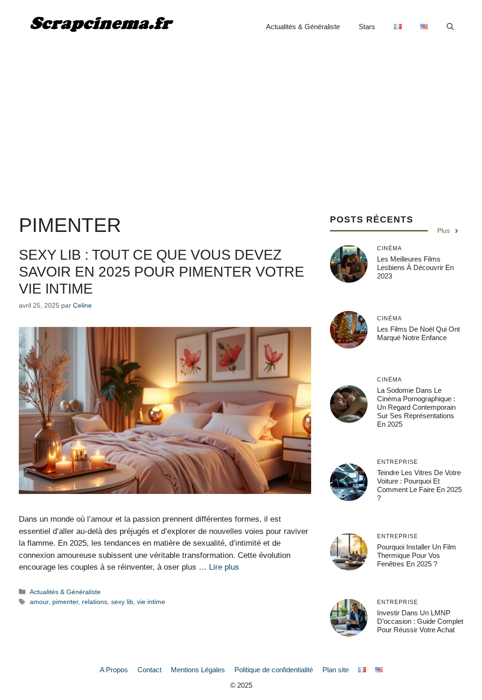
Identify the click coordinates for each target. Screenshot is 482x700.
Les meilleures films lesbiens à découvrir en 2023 (415, 267)
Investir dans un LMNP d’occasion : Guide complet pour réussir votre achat (420, 621)
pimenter (65, 601)
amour (39, 601)
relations (94, 601)
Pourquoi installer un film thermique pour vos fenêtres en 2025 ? (416, 555)
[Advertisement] (241, 124)
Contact (149, 670)
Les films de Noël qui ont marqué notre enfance (418, 333)
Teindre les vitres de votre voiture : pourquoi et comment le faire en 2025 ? (419, 485)
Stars (367, 27)
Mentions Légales (198, 670)
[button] (450, 27)
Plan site (335, 670)
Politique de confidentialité (273, 670)
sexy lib (122, 601)
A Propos (114, 670)
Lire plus (224, 567)
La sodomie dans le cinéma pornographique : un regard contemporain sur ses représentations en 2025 (416, 407)
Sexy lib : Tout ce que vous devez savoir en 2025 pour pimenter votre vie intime (161, 271)
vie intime (151, 601)
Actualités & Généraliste (303, 27)
